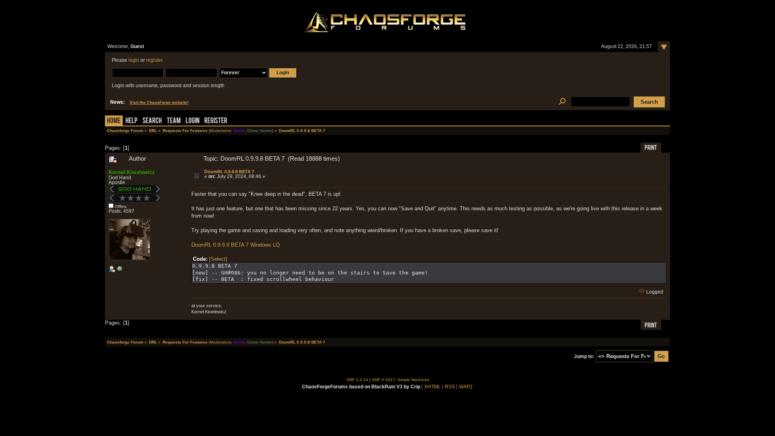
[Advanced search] (562, 102)
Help (132, 121)
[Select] (218, 259)
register (154, 60)
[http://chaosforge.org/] (119, 270)
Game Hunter (259, 130)
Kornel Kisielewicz (132, 172)
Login (192, 121)
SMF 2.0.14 (357, 379)
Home (114, 121)
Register (215, 121)
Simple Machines (413, 379)
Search (152, 121)
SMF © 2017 (383, 379)
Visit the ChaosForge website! (159, 102)
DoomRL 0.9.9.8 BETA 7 (229, 171)
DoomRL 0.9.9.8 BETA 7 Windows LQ (235, 245)
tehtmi (239, 130)
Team (174, 121)
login (133, 60)
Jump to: (584, 356)
